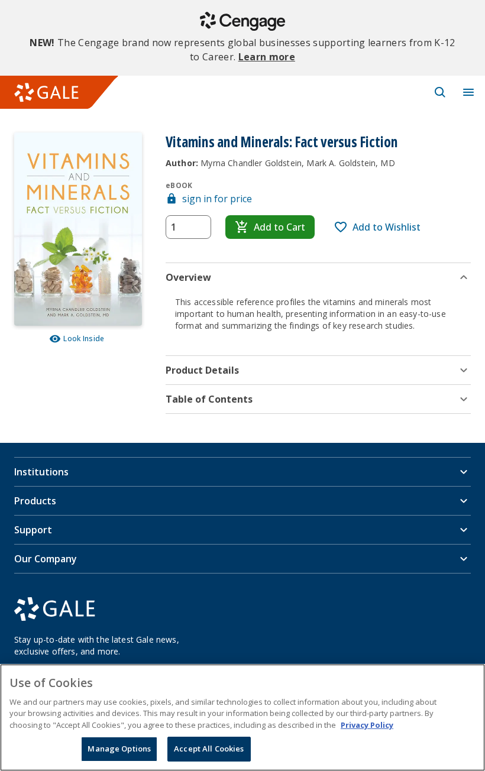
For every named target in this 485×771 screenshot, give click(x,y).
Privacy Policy (367, 725)
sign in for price (217, 198)
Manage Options (119, 748)
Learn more (266, 56)
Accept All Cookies (209, 748)
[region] (242, 717)
